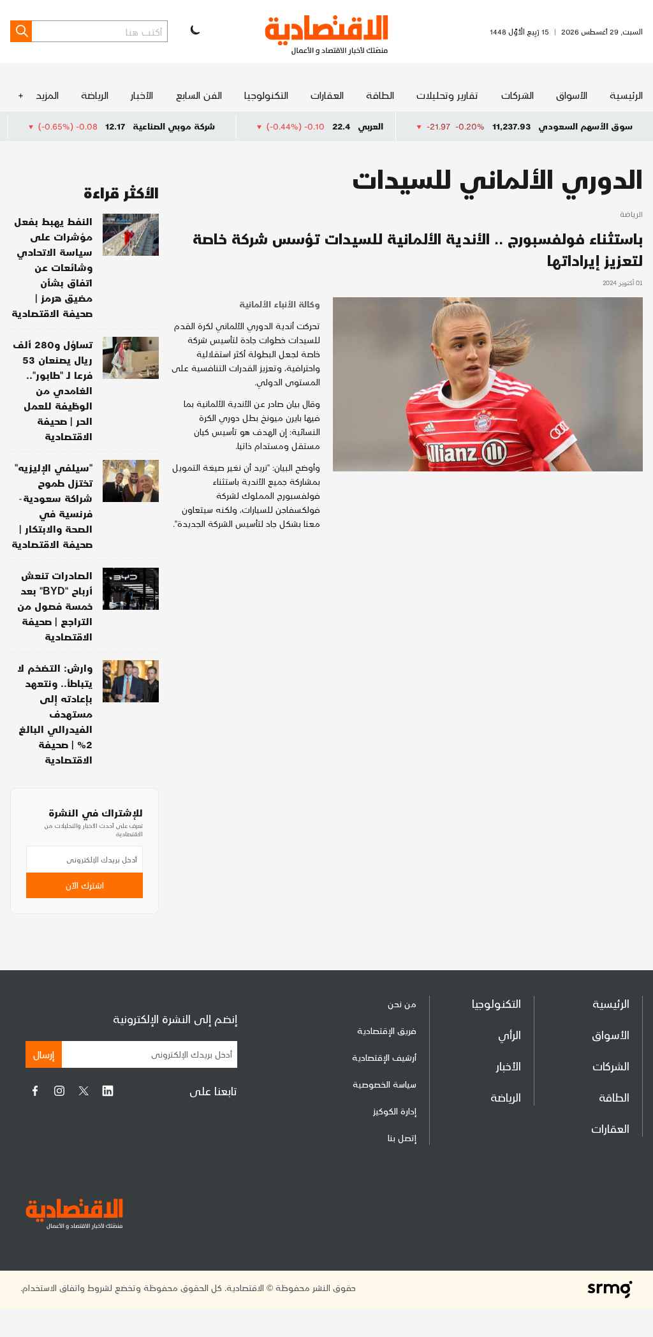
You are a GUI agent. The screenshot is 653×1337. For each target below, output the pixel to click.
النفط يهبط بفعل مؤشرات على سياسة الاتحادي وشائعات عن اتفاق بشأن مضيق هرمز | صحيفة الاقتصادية (51, 267)
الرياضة (94, 95)
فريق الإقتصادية (386, 1030)
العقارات (327, 95)
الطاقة (380, 95)
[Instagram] (59, 1090)
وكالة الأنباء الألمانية (279, 304)
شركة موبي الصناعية (206, 126)
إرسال (43, 1054)
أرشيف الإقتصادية (384, 1057)
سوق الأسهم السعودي (585, 126)
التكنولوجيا (266, 95)
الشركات (517, 95)
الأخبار (142, 95)
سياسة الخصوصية (384, 1084)
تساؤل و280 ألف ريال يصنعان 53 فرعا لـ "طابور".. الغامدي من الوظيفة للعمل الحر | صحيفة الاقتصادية (52, 390)
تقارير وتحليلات (447, 95)
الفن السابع (199, 95)
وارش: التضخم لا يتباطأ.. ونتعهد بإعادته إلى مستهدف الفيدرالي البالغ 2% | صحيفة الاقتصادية (54, 713)
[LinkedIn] (107, 1090)
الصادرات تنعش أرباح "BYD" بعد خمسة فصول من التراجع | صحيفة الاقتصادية (54, 605)
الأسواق (571, 95)
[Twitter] (83, 1091)
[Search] (21, 31)
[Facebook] (35, 1090)
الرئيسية (626, 95)
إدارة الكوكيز (394, 1110)
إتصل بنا (402, 1137)
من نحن (402, 1003)
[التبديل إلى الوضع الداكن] (194, 31)
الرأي (509, 1034)
